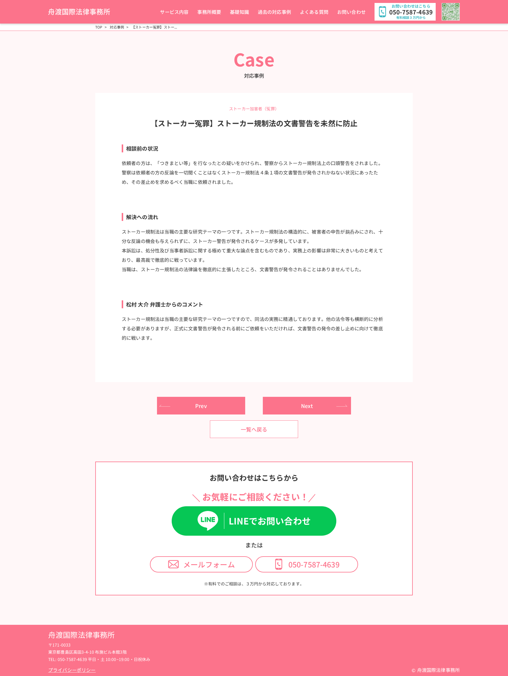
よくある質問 (314, 11)
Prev (201, 405)
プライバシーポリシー (72, 669)
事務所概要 (209, 11)
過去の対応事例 (274, 11)
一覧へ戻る (254, 429)
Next (307, 405)
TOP (98, 27)
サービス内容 (174, 11)
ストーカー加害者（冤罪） (254, 108)
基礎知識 (239, 11)
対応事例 (117, 27)
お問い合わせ (351, 11)
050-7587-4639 (314, 564)
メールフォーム (209, 564)
